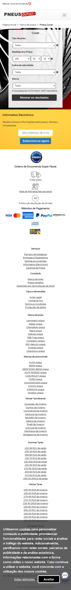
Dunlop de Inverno (35, 407)
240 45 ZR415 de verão (35, 478)
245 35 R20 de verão (35, 451)
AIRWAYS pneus (35, 389)
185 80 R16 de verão (35, 455)
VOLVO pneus (35, 386)
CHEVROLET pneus (35, 376)
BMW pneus (35, 365)
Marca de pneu (35, 279)
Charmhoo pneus (36, 351)
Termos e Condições (35, 304)
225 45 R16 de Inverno (36, 517)
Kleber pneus (35, 324)
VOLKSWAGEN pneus (35, 382)
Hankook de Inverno (35, 414)
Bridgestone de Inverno (35, 434)
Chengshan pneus (35, 327)
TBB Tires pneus (35, 337)
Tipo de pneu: (19, 38)
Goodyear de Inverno (35, 404)
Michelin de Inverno (35, 417)
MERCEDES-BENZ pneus (35, 369)
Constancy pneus (36, 341)
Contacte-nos (35, 300)
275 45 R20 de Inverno (36, 496)
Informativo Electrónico (35, 264)
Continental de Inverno (36, 411)
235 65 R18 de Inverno (36, 513)
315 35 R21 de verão (35, 448)
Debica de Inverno (35, 421)
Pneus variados (35, 282)
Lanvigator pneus (36, 320)
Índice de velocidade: (23, 65)
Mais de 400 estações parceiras (35, 191)
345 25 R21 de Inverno (36, 510)
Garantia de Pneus (35, 268)
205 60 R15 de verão (35, 472)
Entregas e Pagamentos (35, 257)
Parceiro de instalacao (35, 254)
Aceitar (49, 579)
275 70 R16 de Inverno (36, 500)
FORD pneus (35, 379)
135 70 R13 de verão (35, 458)
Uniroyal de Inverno (35, 428)
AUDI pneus (35, 362)
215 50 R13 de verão (35, 475)
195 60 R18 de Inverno (36, 493)
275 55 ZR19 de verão (35, 468)
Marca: (15, 78)
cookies (25, 529)
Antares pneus (35, 347)
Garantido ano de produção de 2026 (35, 286)
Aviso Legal (36, 297)
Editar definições (24, 579)
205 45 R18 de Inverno (36, 490)
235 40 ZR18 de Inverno (35, 503)
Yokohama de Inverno (35, 431)
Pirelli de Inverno (35, 424)
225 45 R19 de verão (35, 465)
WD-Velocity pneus (35, 344)
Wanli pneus (35, 330)
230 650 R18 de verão (35, 461)
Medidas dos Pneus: (22, 52)
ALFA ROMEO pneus (35, 372)
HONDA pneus (35, 392)
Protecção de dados (35, 307)
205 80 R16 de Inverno (36, 507)
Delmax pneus (35, 334)
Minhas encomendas (35, 261)
